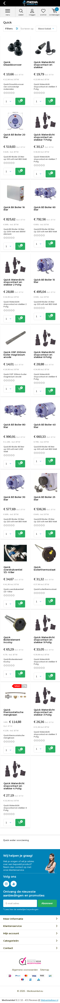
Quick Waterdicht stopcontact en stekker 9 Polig (44, 640)
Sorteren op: (27, 28)
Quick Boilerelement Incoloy (12, 640)
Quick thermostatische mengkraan (13, 712)
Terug (4, 3)
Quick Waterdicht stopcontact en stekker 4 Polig (14, 786)
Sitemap (44, 969)
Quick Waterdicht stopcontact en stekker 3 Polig (44, 712)
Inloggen (32, 15)
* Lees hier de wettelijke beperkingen (20, 909)
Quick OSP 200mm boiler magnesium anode (15, 355)
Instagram (6, 884)
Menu (8, 15)
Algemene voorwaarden (25, 969)
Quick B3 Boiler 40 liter (45, 426)
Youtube (14, 884)
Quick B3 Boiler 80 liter (14, 426)
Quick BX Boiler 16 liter (14, 208)
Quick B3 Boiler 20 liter (14, 136)
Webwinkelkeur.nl (49, 1000)
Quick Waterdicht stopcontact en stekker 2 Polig (14, 282)
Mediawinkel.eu (35, 991)
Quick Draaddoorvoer (13, 63)
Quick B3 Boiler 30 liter (14, 498)
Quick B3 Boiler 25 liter (44, 498)
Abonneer (47, 903)
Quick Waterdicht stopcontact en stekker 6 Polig (44, 355)
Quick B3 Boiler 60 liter (45, 208)
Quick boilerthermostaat (45, 568)
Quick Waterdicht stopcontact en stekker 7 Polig (44, 137)
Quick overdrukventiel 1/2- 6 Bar (13, 570)
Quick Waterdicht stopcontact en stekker (44, 65)
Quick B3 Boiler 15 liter (44, 281)
